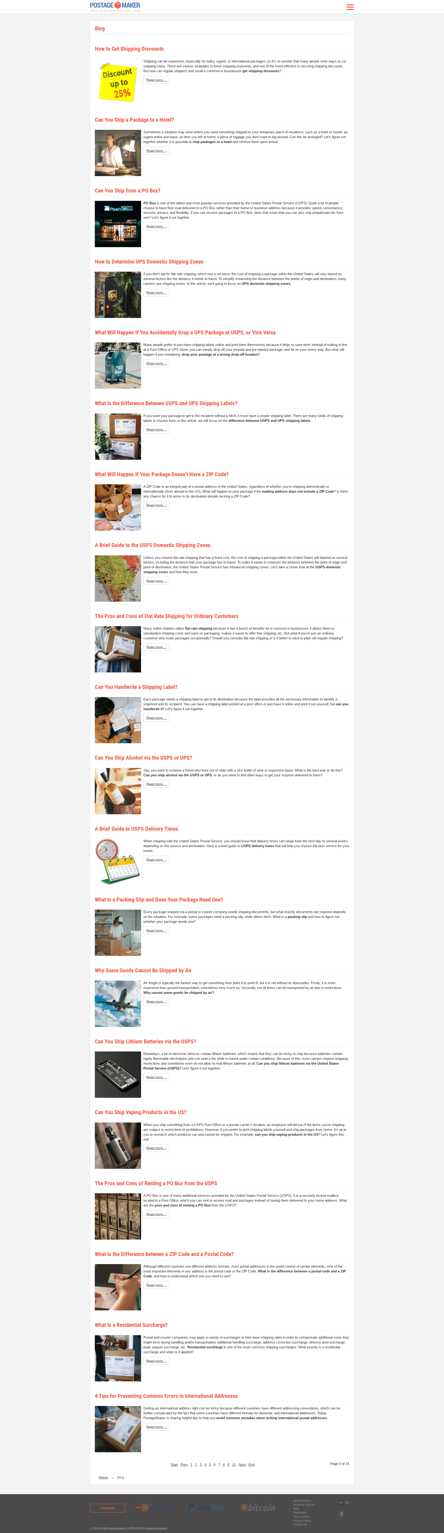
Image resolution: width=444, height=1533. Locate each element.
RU (347, 1502)
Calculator (107, 1508)
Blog (296, 1508)
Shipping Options (304, 1504)
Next (242, 1465)
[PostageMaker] (115, 7)
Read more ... (156, 80)
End (252, 1465)
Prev (184, 1465)
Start (174, 1465)
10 (234, 1465)
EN (341, 1502)
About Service (302, 1500)
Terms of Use (301, 1516)
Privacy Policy (302, 1520)
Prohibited (299, 1512)
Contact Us (300, 1524)
